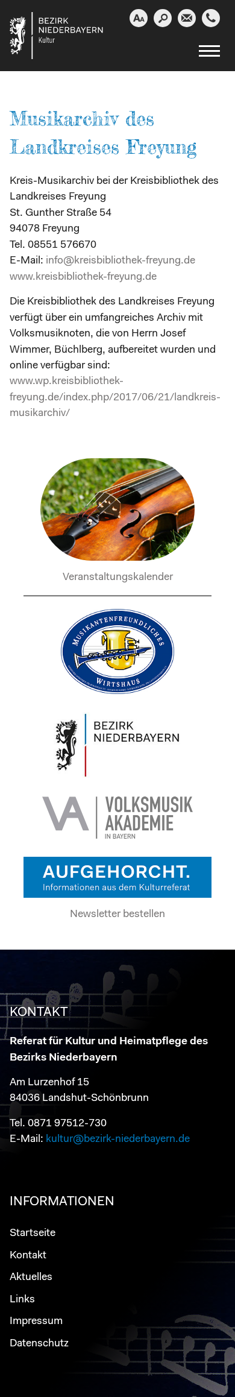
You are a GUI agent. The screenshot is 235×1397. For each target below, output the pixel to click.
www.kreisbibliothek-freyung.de (83, 277)
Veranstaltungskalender (118, 577)
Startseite (32, 1233)
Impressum (36, 1321)
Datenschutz (39, 1344)
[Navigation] (209, 54)
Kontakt (28, 1255)
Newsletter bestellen (117, 914)
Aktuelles (31, 1277)
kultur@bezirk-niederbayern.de (118, 1139)
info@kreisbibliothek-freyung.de (120, 261)
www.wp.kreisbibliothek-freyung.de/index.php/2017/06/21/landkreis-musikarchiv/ (115, 397)
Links (22, 1300)
